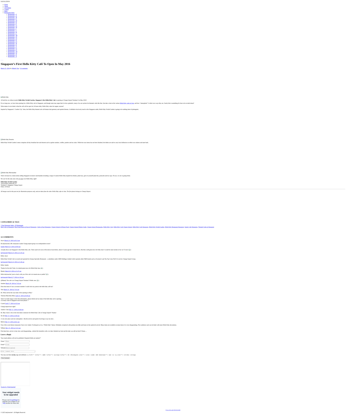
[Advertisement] (16, 82)
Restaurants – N (12, 37)
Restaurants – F (12, 24)
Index (6, 11)
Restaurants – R (12, 43)
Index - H (13, 225)
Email (3, 344)
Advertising (7, 8)
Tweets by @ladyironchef (8, 387)
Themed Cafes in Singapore (206, 227)
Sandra (3, 246)
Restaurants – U (12, 48)
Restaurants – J (12, 30)
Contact (6, 9)
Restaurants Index (9, 12)
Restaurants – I (12, 29)
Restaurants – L (12, 34)
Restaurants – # (12, 14)
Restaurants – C (12, 19)
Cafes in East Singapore (44, 227)
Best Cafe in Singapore (7, 227)
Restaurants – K (12, 32)
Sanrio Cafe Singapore (191, 227)
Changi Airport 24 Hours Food (60, 227)
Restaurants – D (12, 21)
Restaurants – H (12, 27)
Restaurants (20, 225)
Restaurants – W (12, 51)
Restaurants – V (12, 50)
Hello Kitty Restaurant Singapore (174, 227)
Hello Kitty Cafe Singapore (140, 227)
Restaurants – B (12, 17)
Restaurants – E (12, 22)
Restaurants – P (12, 40)
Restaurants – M (12, 35)
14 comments (24, 68)
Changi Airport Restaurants (95, 227)
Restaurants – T (12, 47)
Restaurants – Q (12, 42)
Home (6, 4)
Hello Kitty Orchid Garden (156, 227)
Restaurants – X (12, 53)
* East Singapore (5, 225)
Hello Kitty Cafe (108, 227)
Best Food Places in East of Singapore (25, 227)
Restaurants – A (12, 16)
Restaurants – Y (12, 55)
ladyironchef (4, 253)
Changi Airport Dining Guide (78, 227)
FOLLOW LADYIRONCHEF (173, 410)
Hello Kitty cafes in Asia (127, 103)
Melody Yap (15, 68)
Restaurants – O (12, 38)
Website (3, 348)
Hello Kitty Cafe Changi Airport (123, 227)
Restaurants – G (12, 25)
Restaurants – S (12, 45)
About (6, 6)
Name (3, 341)
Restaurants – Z (12, 56)
